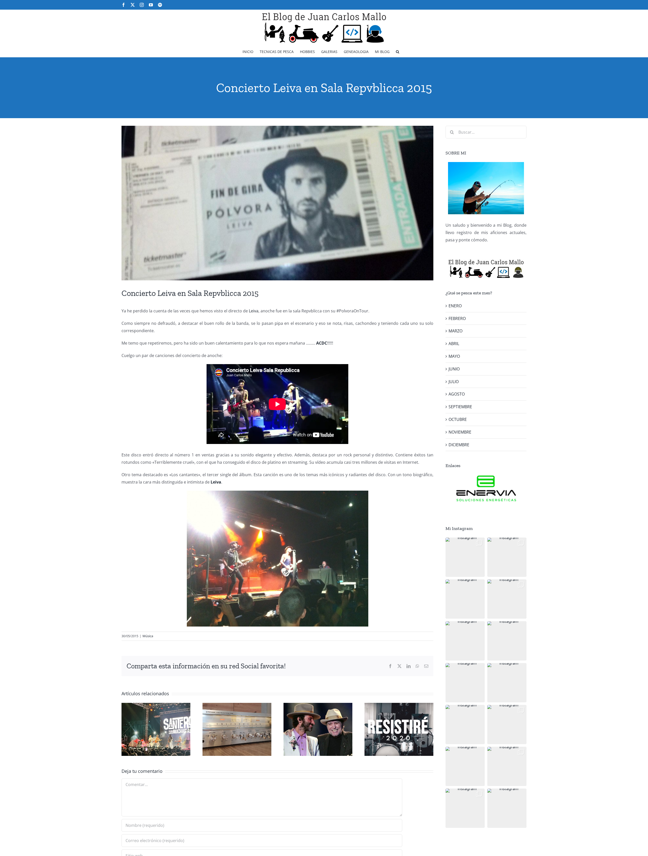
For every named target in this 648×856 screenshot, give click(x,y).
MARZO (455, 331)
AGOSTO (457, 394)
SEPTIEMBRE (460, 406)
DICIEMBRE (459, 445)
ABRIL (454, 343)
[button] (397, 51)
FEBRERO (457, 318)
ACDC (321, 343)
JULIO (454, 381)
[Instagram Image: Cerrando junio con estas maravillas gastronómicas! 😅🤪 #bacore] (506, 641)
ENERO (455, 306)
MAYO (454, 356)
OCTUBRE (458, 419)
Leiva (253, 311)
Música (148, 636)
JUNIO (454, 369)
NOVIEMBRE (460, 432)
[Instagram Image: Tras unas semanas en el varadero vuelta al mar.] (506, 724)
